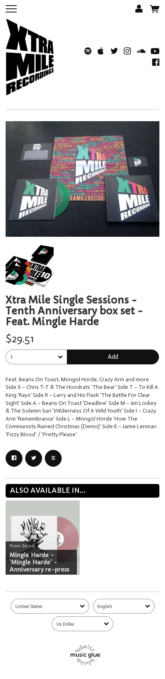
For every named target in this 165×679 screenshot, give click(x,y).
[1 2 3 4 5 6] (36, 357)
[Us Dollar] (82, 623)
